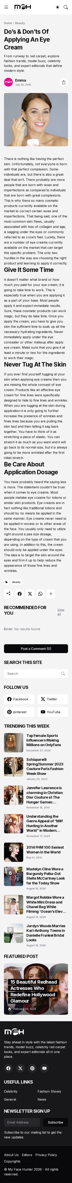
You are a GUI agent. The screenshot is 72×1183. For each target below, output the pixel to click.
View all (60, 612)
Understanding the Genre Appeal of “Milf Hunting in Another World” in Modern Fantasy (44, 823)
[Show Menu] (6, 7)
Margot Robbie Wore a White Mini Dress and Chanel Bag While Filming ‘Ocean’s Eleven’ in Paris (47, 904)
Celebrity (10, 1091)
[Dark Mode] (58, 7)
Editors (27, 1155)
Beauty (20, 23)
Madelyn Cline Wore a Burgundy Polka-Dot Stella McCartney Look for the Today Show (45, 876)
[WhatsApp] (40, 593)
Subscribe (55, 1122)
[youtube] (44, 1068)
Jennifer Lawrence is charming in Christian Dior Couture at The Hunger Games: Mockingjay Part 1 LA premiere (44, 795)
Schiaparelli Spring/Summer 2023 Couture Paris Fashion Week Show (44, 766)
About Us (11, 1155)
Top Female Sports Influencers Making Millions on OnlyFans (43, 740)
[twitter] (20, 1068)
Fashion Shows (49, 1091)
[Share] (63, 82)
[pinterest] (32, 1068)
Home (8, 23)
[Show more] (50, 593)
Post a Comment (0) (36, 649)
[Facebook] (19, 593)
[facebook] (8, 1068)
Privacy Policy (46, 1155)
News (42, 1099)
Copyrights (12, 1161)
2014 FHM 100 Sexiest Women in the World (45, 849)
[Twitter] (30, 593)
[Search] (66, 7)
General (10, 1099)
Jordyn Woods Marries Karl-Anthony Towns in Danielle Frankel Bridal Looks (45, 933)
